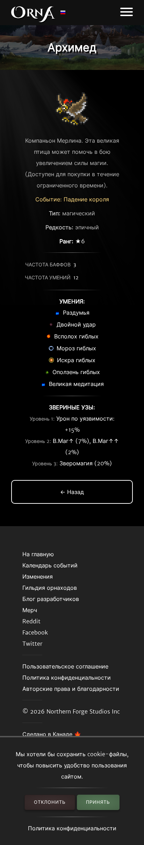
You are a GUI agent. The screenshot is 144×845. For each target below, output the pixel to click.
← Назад (72, 491)
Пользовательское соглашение (65, 666)
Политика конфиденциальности (72, 828)
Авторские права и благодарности (70, 688)
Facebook (35, 632)
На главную (38, 554)
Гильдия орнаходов (49, 587)
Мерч (29, 610)
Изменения (37, 576)
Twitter (32, 643)
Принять (98, 802)
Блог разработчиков (50, 598)
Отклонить (50, 802)
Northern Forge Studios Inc (83, 711)
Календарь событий (50, 565)
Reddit (31, 621)
